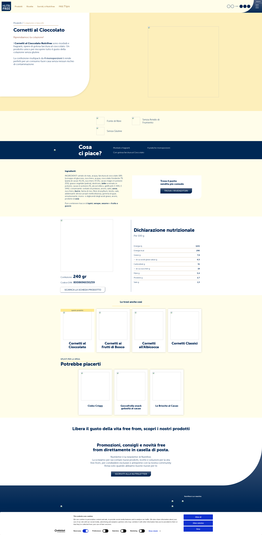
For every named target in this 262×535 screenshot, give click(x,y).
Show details (153, 531)
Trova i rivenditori (176, 190)
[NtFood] (175, 501)
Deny (198, 529)
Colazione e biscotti (34, 23)
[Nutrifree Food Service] (181, 507)
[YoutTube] (248, 6)
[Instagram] (245, 6)
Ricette (30, 6)
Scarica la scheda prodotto (82, 289)
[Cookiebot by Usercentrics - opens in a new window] (60, 531)
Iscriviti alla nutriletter (131, 474)
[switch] (105, 531)
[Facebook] (241, 6)
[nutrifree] (64, 507)
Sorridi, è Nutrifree (46, 6)
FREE (64, 6)
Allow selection (198, 523)
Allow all (198, 517)
